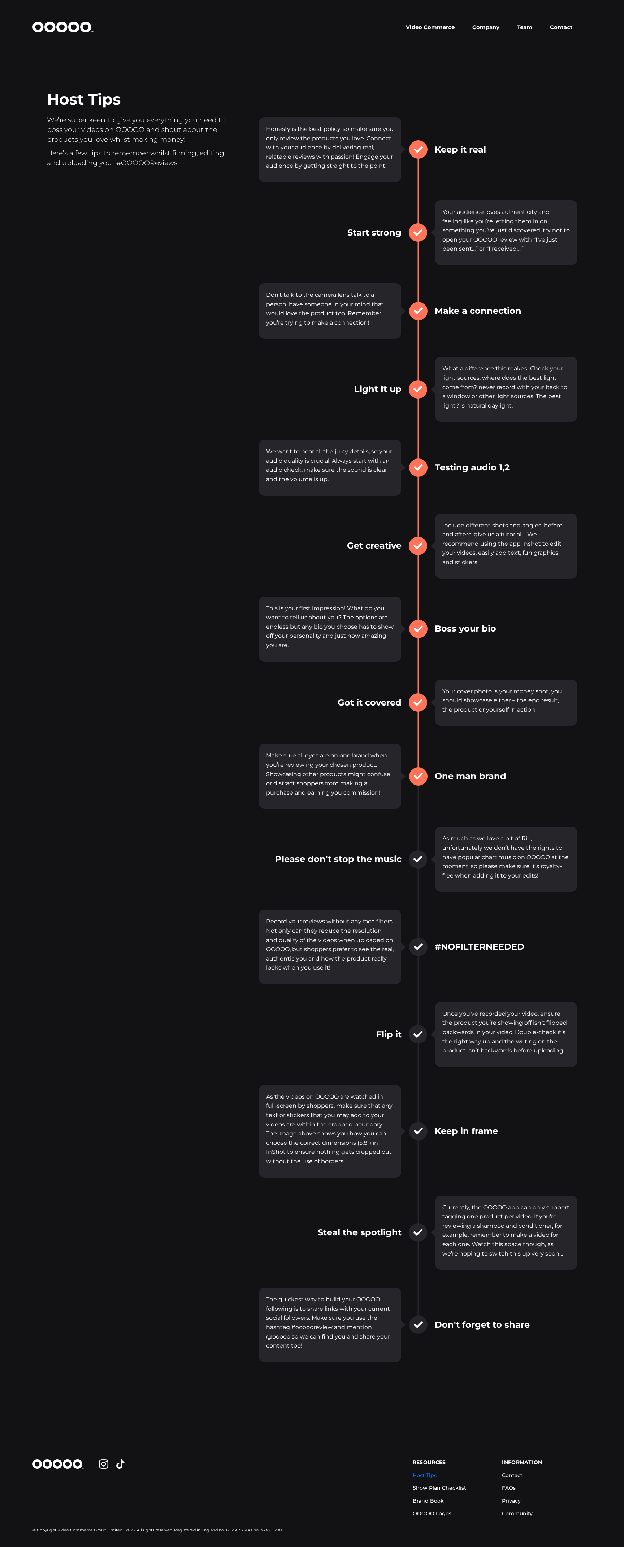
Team (524, 27)
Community (517, 1513)
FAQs (509, 1488)
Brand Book (428, 1501)
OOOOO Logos (432, 1513)
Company (485, 27)
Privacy (511, 1501)
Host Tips (425, 1475)
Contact (561, 27)
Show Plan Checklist (439, 1488)
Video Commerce (430, 27)
